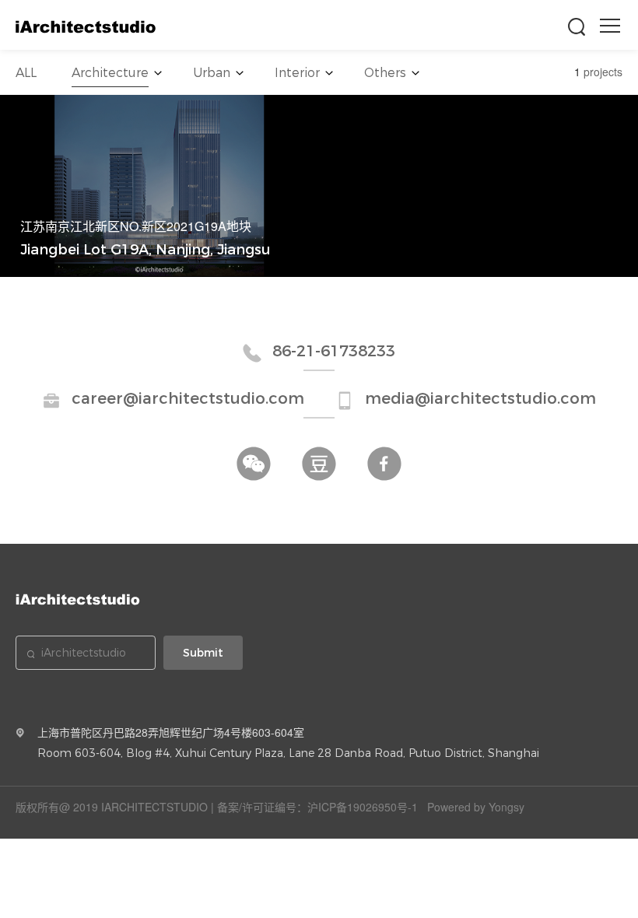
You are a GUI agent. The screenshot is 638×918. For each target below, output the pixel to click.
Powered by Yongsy (475, 807)
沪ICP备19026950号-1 (362, 807)
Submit (203, 653)
